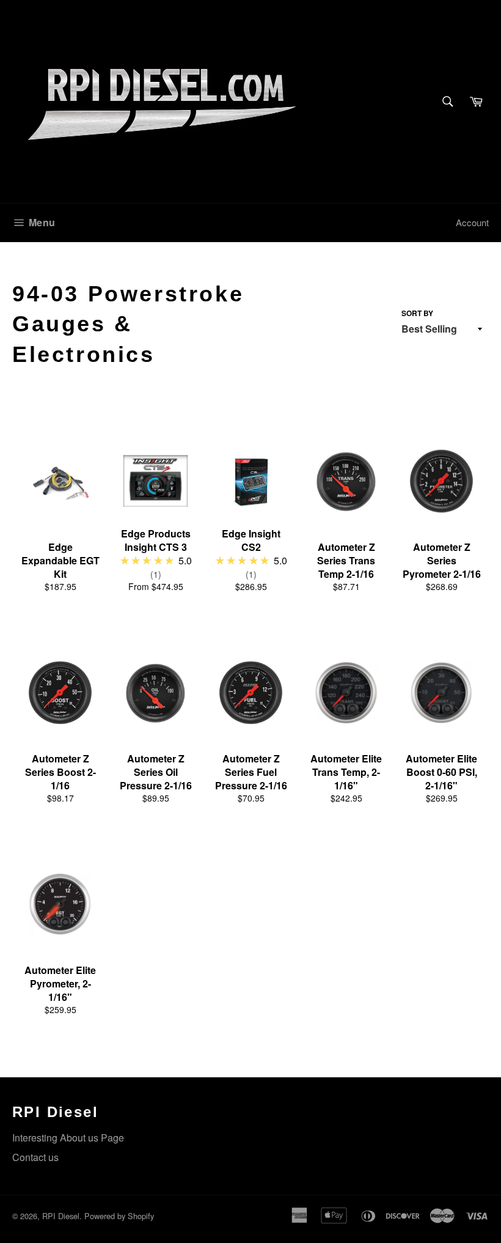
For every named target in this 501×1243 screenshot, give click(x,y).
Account (472, 222)
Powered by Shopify (119, 1216)
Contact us (35, 1157)
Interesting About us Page (68, 1138)
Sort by (417, 313)
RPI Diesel (60, 1216)
